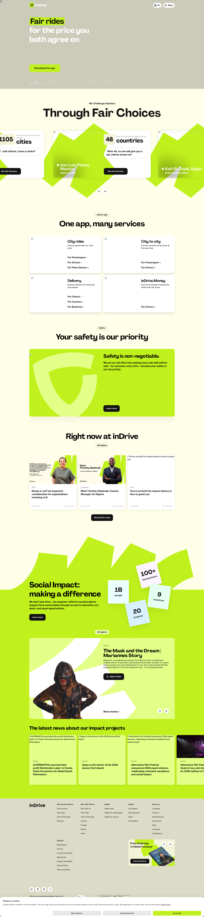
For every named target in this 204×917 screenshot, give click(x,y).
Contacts (156, 829)
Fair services (62, 808)
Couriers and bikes (64, 853)
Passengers (62, 844)
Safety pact (109, 808)
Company (156, 808)
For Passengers (77, 257)
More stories (110, 711)
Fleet (83, 833)
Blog (154, 825)
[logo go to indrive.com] (38, 5)
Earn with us (86, 808)
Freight (84, 825)
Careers (155, 812)
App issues (61, 857)
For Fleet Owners (77, 267)
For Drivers (74, 262)
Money (83, 829)
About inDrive (62, 865)
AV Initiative (133, 821)
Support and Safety (64, 861)
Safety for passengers (114, 812)
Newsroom (156, 821)
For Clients (74, 296)
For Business (75, 307)
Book (130, 817)
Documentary (134, 812)
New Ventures (158, 817)
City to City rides (63, 817)
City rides (61, 812)
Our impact (132, 808)
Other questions (63, 869)
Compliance (157, 833)
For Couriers (75, 301)
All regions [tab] (102, 445)
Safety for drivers (112, 817)
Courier (84, 821)
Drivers (60, 849)
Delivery (60, 821)
